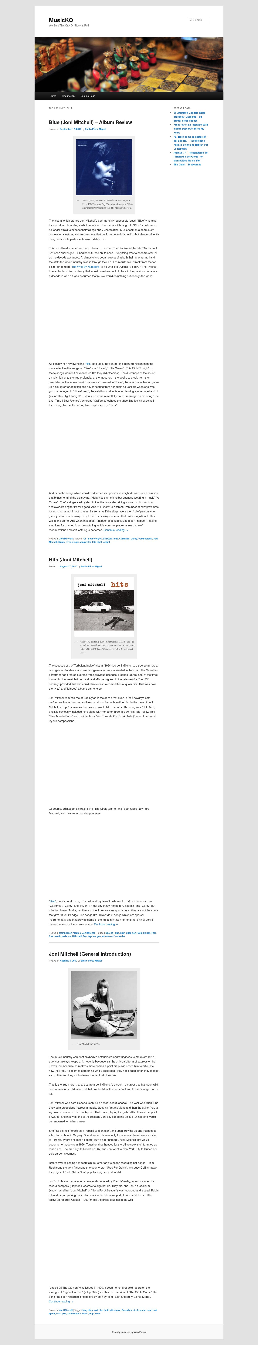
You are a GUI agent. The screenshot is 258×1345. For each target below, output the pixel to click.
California (124, 538)
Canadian (127, 1310)
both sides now (128, 932)
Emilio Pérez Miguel (95, 129)
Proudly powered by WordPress (129, 1332)
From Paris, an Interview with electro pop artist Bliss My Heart (191, 128)
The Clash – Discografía (187, 164)
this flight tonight (101, 542)
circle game (139, 1310)
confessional (145, 538)
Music (61, 542)
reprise (92, 936)
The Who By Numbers (85, 267)
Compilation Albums (70, 932)
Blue (52, 901)
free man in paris (58, 936)
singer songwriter (81, 542)
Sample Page (87, 96)
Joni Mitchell (66, 538)
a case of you (95, 538)
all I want (107, 538)
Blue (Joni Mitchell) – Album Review (90, 122)
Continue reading (116, 530)
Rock (97, 1313)
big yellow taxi (90, 1310)
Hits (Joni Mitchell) (70, 559)
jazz (64, 1313)
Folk (153, 932)
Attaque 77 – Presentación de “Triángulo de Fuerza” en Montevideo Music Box (191, 156)
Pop (85, 936)
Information (68, 96)
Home (53, 96)
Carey (134, 538)
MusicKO (61, 20)
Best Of (109, 932)
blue (116, 538)
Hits (88, 364)
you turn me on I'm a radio (111, 936)
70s (85, 538)
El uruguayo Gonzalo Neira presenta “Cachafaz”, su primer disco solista (189, 116)
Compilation (143, 932)
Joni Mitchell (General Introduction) (90, 953)
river (68, 542)
